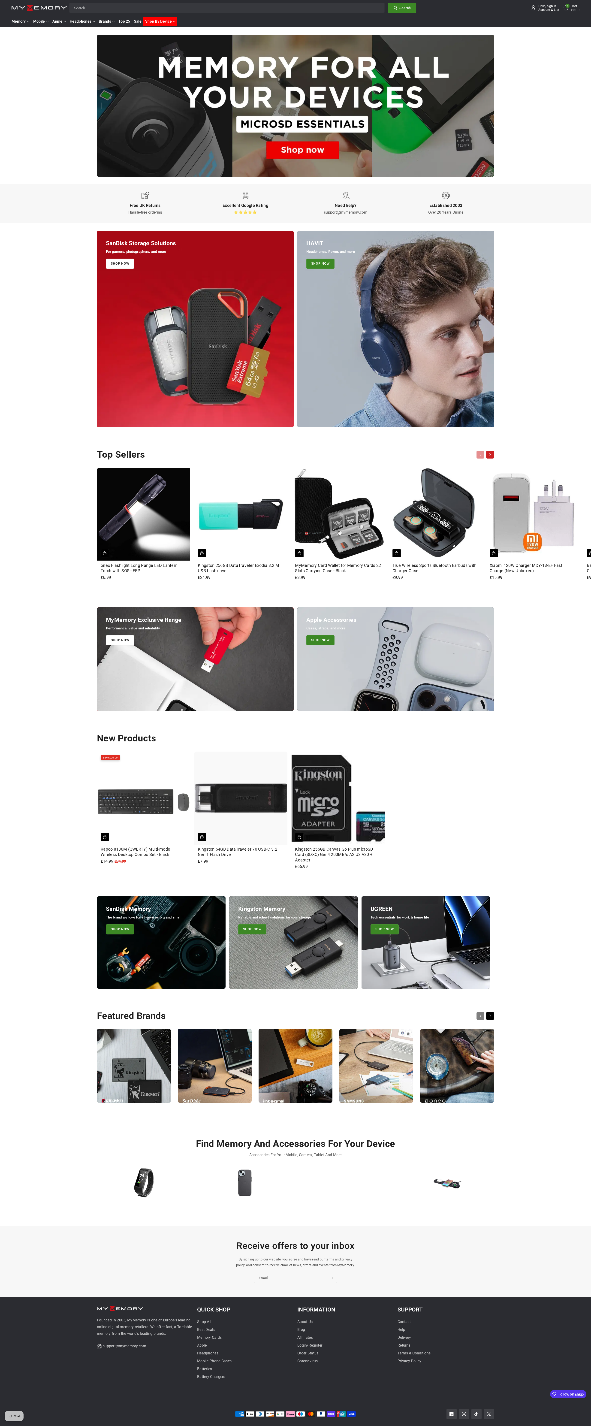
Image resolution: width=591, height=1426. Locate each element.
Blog (301, 1329)
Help (401, 1329)
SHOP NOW (120, 263)
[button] (571, 8)
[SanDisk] (215, 1068)
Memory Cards (209, 1337)
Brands (105, 21)
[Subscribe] (332, 1278)
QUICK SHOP (213, 1309)
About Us (305, 1322)
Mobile (39, 21)
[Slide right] (490, 455)
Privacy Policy (409, 1361)
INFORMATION (316, 1309)
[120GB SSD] (346, 1185)
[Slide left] (480, 455)
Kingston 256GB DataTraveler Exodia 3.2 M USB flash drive (238, 568)
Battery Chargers (211, 1377)
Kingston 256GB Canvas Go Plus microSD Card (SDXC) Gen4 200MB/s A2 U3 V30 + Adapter (334, 854)
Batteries (204, 1369)
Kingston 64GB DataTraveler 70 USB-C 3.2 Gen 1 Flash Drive (237, 852)
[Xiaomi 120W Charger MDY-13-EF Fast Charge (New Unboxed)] (532, 514)
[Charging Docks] (447, 1185)
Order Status (308, 1353)
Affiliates (305, 1337)
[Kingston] (134, 1068)
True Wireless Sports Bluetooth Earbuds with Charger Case (434, 568)
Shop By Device (158, 21)
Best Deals (206, 1329)
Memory (19, 21)
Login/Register (309, 1345)
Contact (404, 1322)
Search (405, 7)
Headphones (80, 21)
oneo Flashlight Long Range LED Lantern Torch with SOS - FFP (139, 568)
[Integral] (295, 1068)
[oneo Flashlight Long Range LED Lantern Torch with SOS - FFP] (143, 514)
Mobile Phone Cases (214, 1361)
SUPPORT (410, 1309)
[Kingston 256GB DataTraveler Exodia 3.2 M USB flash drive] (240, 514)
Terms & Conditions (414, 1353)
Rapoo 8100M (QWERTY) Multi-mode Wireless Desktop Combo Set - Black (135, 852)
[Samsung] (376, 1068)
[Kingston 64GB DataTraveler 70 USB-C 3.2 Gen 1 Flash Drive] (240, 798)
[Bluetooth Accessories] (144, 1185)
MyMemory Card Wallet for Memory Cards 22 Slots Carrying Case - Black (338, 568)
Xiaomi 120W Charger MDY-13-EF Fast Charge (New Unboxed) (526, 568)
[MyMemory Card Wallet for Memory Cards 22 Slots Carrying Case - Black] (338, 514)
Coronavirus (307, 1361)
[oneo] (457, 1068)
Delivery (404, 1337)
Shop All (204, 1322)
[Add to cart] (105, 553)
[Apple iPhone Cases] (245, 1185)
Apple (57, 21)
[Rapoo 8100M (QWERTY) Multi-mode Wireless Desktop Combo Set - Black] (143, 798)
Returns (404, 1345)
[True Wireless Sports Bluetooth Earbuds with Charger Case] (435, 514)
